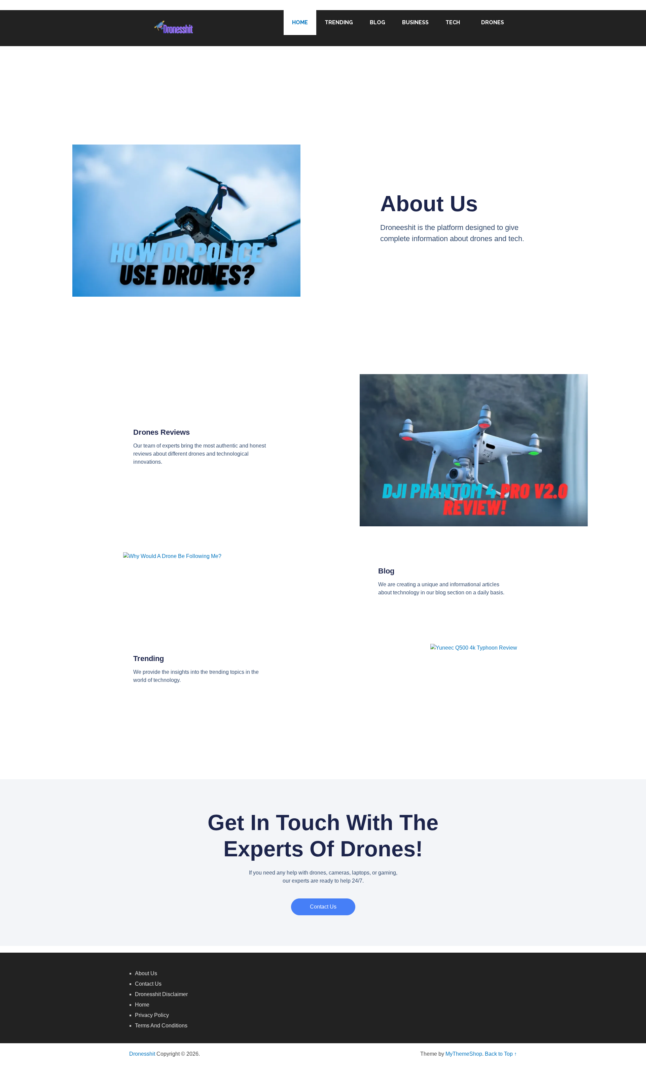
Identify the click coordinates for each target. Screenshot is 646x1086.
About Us (146, 973)
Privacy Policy (152, 1015)
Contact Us (148, 984)
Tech (452, 22)
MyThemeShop (463, 1054)
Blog (377, 22)
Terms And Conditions (161, 1025)
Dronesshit (142, 1054)
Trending (339, 22)
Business (415, 22)
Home (300, 22)
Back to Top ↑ (501, 1054)
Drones (492, 22)
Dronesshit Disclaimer (161, 994)
